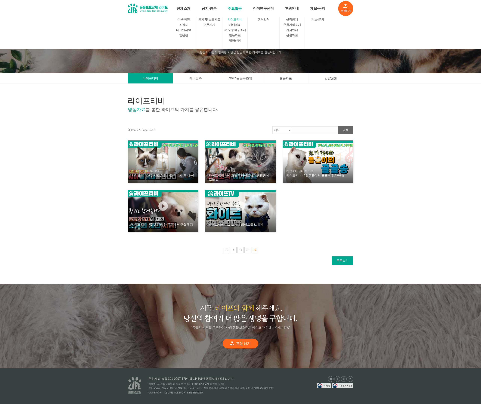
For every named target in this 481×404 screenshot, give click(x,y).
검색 (346, 130)
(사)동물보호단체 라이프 (148, 8)
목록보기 (343, 260)
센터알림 (263, 19)
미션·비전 (183, 19)
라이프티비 (235, 19)
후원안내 (292, 8)
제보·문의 (317, 8)
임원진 (183, 35)
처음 (226, 250)
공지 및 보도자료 (209, 19)
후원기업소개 (292, 24)
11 (240, 249)
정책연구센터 (263, 8)
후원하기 (346, 10)
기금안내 (292, 30)
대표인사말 (183, 30)
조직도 (183, 24)
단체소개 (184, 8)
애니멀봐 (235, 24)
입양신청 (235, 40)
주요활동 (235, 8)
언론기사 (209, 24)
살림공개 (292, 19)
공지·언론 (209, 8)
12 (247, 249)
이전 (233, 250)
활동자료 (235, 35)
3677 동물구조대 (235, 30)
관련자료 (292, 35)
